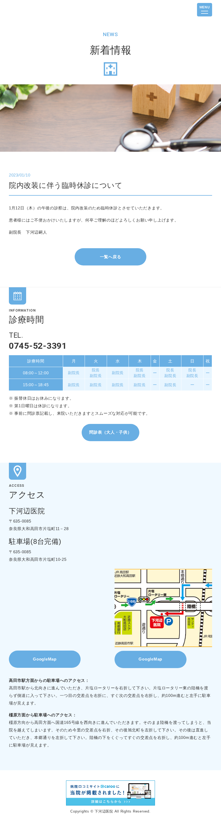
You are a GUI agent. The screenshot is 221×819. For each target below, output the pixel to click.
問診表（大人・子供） (110, 432)
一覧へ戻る (110, 256)
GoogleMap (45, 659)
